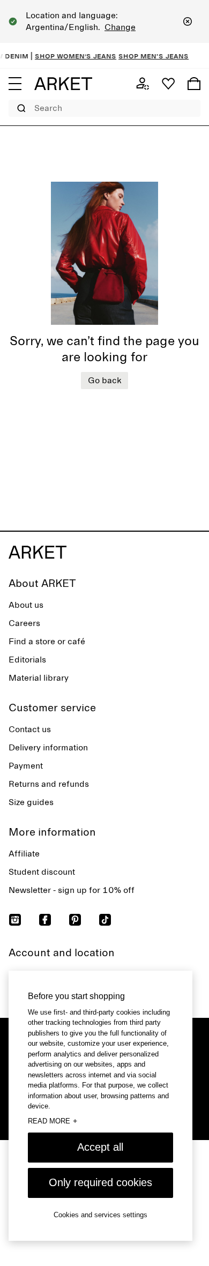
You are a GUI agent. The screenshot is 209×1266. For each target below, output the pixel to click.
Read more (52, 1120)
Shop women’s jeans (70, 55)
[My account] (142, 83)
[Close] (187, 21)
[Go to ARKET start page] (63, 83)
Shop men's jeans (148, 55)
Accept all (100, 1147)
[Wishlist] (168, 83)
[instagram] (15, 919)
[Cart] (194, 83)
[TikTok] (105, 919)
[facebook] (45, 919)
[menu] (15, 83)
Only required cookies (100, 1182)
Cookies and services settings (100, 1215)
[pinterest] (75, 919)
